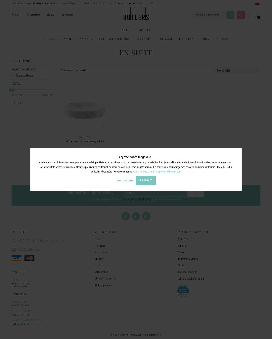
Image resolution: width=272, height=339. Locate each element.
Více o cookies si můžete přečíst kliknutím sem (157, 171)
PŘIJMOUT (146, 180)
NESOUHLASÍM (125, 180)
